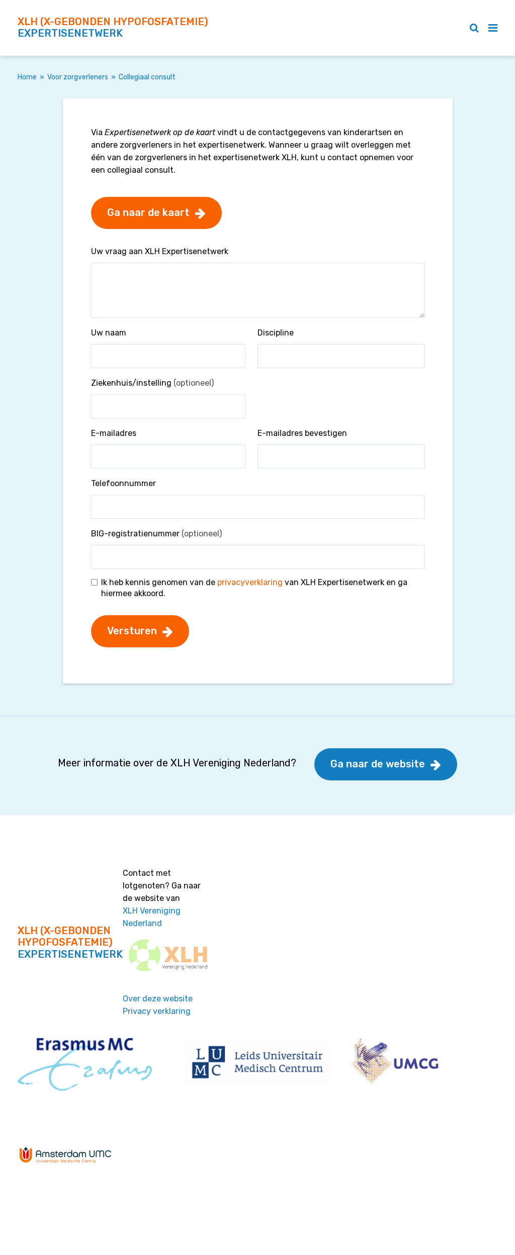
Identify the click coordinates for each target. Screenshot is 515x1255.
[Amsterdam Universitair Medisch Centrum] (65, 1154)
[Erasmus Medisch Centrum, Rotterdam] (85, 1063)
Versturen (132, 631)
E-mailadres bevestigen (302, 433)
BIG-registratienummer (156, 533)
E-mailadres (113, 433)
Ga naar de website (377, 764)
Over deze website (158, 998)
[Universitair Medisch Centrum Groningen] (397, 1063)
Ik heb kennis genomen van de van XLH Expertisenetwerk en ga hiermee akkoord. (254, 588)
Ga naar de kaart (148, 212)
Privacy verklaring (157, 1011)
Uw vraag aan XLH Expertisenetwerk (159, 251)
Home (27, 77)
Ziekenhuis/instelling (152, 383)
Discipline (276, 332)
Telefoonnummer (123, 483)
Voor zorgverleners (77, 77)
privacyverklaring (250, 582)
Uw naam (108, 332)
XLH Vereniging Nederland (152, 917)
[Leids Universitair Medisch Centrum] (257, 1061)
